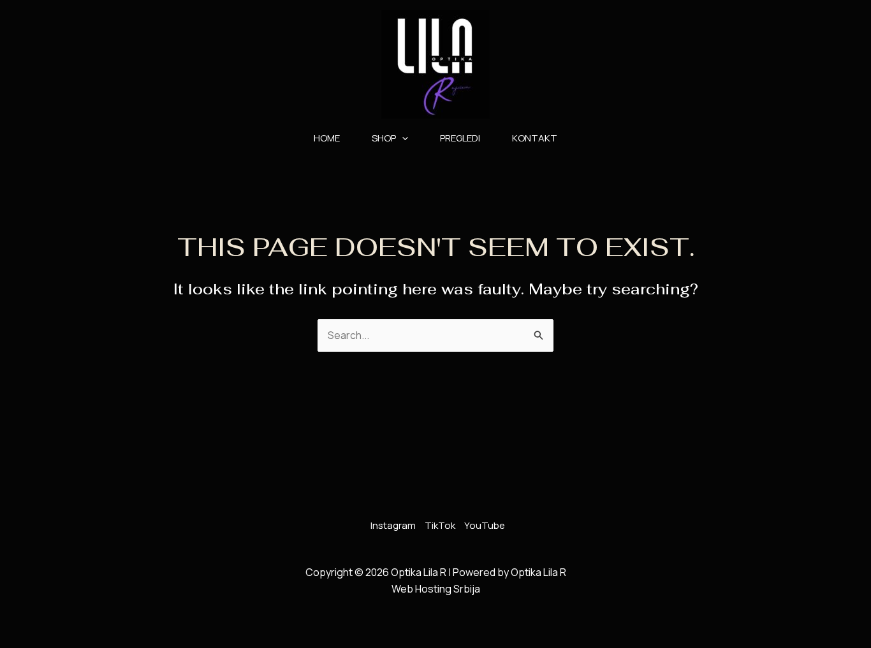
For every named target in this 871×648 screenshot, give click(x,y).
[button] (402, 138)
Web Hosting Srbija (436, 589)
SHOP (384, 138)
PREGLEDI (460, 138)
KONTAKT (534, 138)
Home (327, 138)
